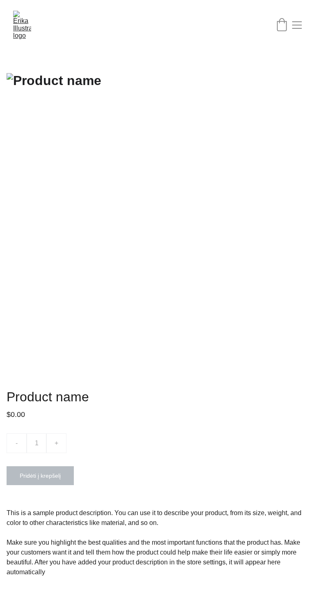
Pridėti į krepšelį (40, 475)
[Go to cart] (282, 25)
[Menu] (297, 25)
